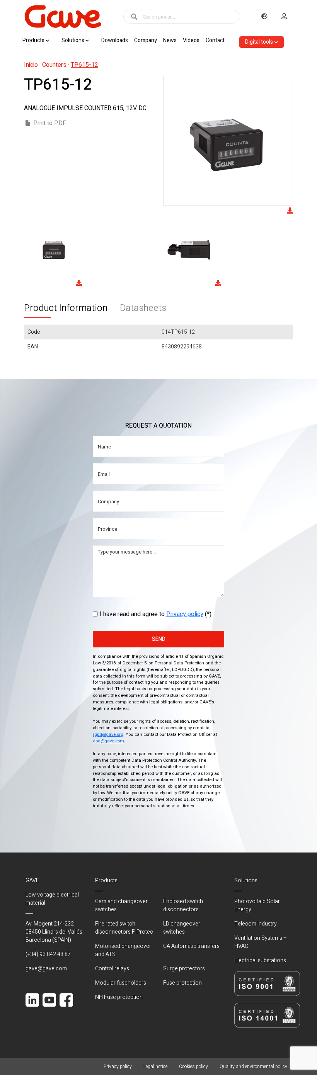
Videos (191, 40)
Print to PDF (49, 123)
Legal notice (155, 1066)
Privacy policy (184, 614)
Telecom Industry (255, 924)
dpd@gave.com (108, 741)
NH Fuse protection (119, 997)
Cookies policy (193, 1066)
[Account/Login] (284, 16)
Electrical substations (260, 960)
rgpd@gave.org (108, 734)
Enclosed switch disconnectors (183, 905)
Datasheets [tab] (143, 308)
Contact (215, 40)
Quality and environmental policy (253, 1066)
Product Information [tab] (65, 308)
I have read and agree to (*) (155, 614)
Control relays (112, 969)
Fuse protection (182, 983)
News (170, 40)
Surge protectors (184, 969)
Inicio (31, 65)
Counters (54, 65)
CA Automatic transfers (191, 946)
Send (158, 639)
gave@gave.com (46, 969)
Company (145, 40)
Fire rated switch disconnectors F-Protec (124, 928)
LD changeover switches (181, 928)
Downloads (114, 40)
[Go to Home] (62, 16)
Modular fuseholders (120, 983)
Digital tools (259, 42)
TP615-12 (84, 65)
